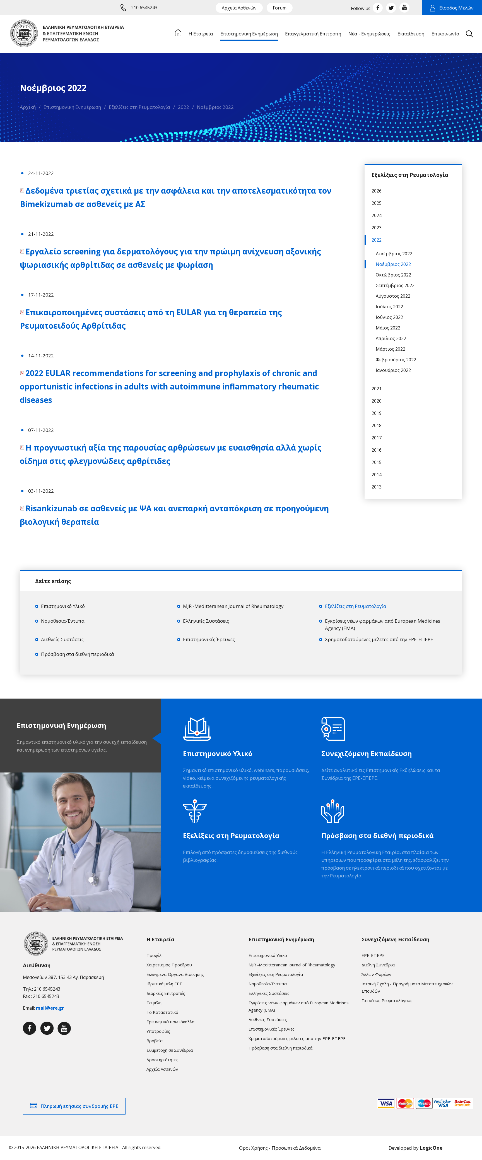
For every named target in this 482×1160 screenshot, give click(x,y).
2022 (183, 107)
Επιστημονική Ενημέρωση (72, 107)
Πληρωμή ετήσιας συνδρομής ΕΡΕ (79, 1106)
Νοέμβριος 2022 (215, 107)
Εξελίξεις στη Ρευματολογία (139, 107)
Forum (279, 8)
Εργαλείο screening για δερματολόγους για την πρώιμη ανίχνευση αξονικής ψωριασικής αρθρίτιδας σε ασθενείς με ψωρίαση (170, 258)
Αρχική (28, 107)
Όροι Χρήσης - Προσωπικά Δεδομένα (280, 1148)
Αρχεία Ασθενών (239, 8)
